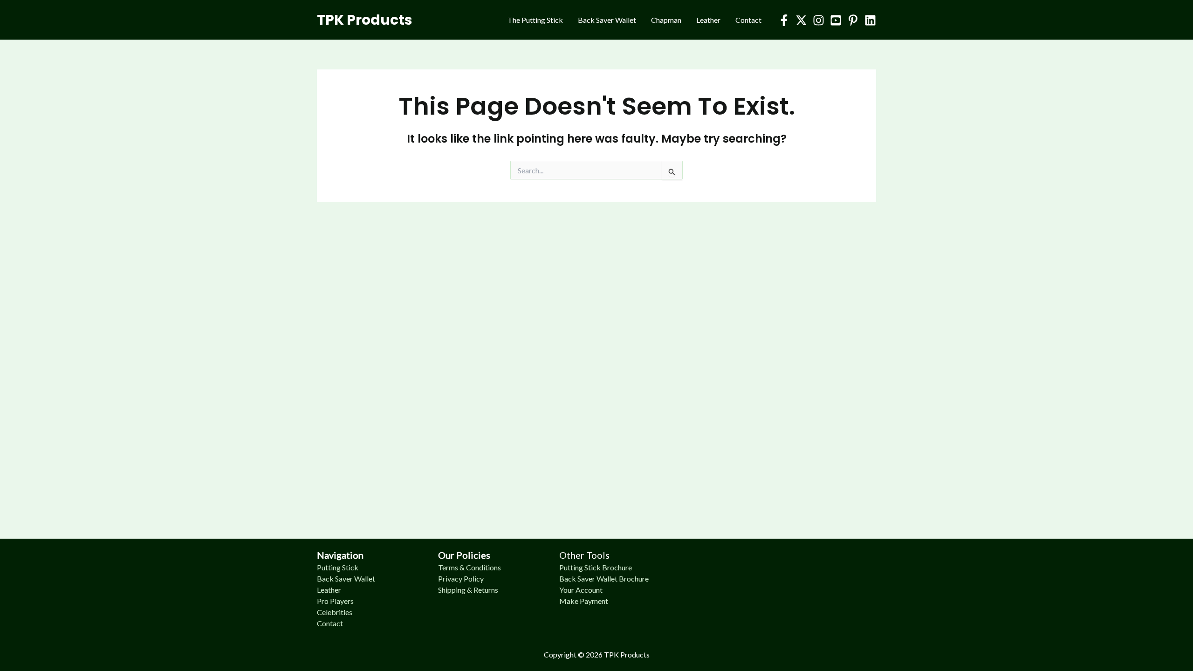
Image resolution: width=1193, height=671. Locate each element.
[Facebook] (784, 20)
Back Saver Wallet (607, 19)
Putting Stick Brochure (595, 567)
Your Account (581, 589)
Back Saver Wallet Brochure (604, 578)
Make (569, 600)
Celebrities (334, 612)
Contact (748, 19)
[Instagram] (818, 20)
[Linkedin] (870, 20)
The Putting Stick (535, 19)
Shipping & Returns (468, 589)
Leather (708, 19)
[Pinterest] (853, 20)
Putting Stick (337, 567)
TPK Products (364, 20)
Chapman (666, 19)
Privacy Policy (461, 578)
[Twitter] (801, 20)
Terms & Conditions (469, 567)
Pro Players (335, 600)
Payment (594, 600)
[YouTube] (836, 20)
